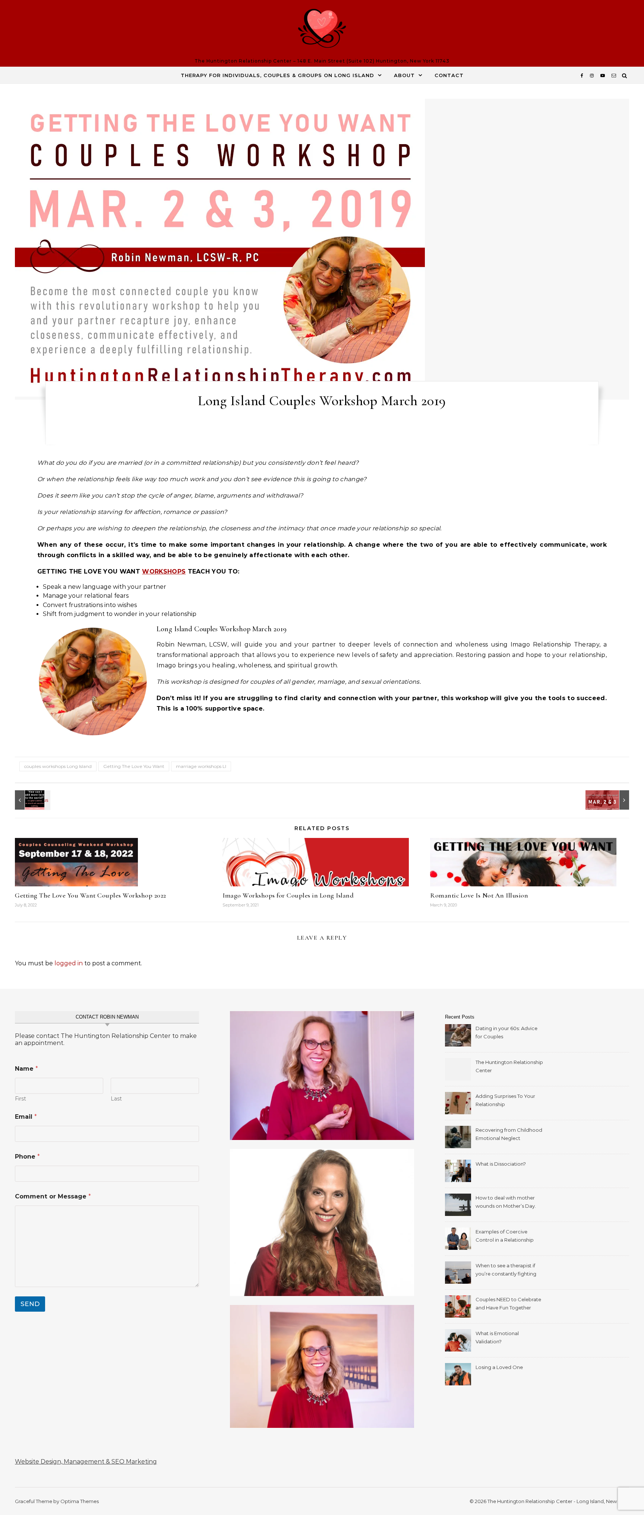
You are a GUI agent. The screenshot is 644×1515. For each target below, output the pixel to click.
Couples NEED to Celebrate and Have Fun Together (508, 1303)
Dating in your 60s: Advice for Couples (506, 1032)
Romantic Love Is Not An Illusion (479, 895)
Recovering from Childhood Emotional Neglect (509, 1134)
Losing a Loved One (499, 1367)
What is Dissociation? (501, 1164)
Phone (27, 1156)
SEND (30, 1304)
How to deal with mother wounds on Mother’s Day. (506, 1202)
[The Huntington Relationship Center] (322, 30)
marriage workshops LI (201, 766)
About (404, 75)
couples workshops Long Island (58, 766)
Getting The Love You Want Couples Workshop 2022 (90, 895)
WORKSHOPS (164, 571)
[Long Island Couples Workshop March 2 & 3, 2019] (612, 800)
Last (116, 1099)
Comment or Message (53, 1196)
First (20, 1099)
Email (26, 1116)
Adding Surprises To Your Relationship (505, 1100)
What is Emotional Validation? (497, 1337)
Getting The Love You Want (133, 766)
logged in (68, 963)
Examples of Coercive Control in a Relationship (505, 1236)
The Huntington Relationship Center (509, 1066)
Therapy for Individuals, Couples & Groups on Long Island (277, 75)
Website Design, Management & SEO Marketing (86, 1461)
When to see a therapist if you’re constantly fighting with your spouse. (506, 1270)
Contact (449, 75)
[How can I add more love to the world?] (31, 800)
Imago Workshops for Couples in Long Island (288, 895)
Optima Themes (79, 1501)
